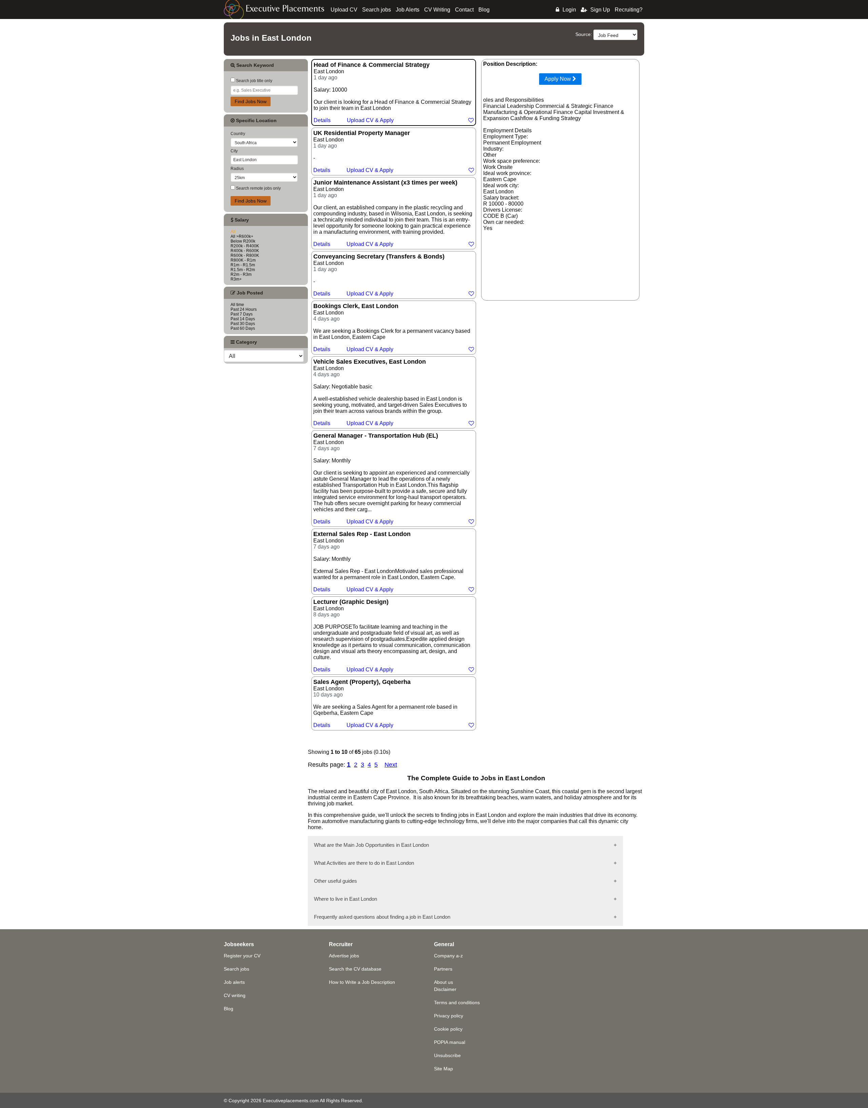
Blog (484, 10)
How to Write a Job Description (362, 982)
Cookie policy (448, 1029)
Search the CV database (355, 969)
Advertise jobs (344, 955)
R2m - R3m (241, 274)
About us (443, 982)
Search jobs (376, 10)
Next (390, 764)
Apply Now (558, 79)
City (234, 151)
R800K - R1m (243, 260)
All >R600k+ (242, 236)
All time (237, 304)
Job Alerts (407, 10)
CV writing (234, 995)
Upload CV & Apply (370, 120)
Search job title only (253, 80)
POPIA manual (449, 1042)
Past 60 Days (243, 328)
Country (238, 133)
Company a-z (448, 955)
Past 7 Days (242, 314)
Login (569, 10)
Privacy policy (448, 1015)
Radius (237, 168)
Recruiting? (629, 10)
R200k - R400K (245, 246)
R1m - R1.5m (243, 265)
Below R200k (243, 241)
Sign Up (600, 10)
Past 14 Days (243, 319)
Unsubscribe (447, 1055)
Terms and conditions (457, 1002)
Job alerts (234, 982)
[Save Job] (471, 120)
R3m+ (236, 279)
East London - (361, 151)
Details (322, 120)
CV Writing (437, 10)
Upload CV (344, 10)
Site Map (443, 1068)
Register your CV (242, 955)
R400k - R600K (245, 250)
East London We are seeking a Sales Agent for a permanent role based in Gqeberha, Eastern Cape (385, 703)
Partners (443, 969)
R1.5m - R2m (243, 269)
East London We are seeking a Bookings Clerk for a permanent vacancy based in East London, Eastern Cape (391, 327)
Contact (464, 10)
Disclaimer (445, 989)
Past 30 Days (243, 323)
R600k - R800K (245, 255)
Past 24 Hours (244, 309)
